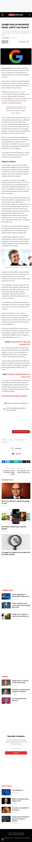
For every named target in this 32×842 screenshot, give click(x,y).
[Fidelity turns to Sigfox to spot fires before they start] (6, 616)
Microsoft (4, 442)
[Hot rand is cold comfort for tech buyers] (6, 810)
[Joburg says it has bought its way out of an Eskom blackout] (6, 819)
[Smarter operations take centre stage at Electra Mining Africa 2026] (6, 605)
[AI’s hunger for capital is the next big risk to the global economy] (16, 542)
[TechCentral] (16, 14)
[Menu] (3, 15)
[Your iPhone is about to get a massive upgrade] (16, 517)
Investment (12, 19)
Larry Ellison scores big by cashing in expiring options (9, 472)
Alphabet (4, 439)
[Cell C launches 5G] (6, 792)
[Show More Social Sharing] (10, 41)
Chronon (22, 834)
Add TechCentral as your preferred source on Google (16, 409)
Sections (7, 19)
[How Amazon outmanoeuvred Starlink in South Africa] (6, 692)
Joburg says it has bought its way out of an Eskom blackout (20, 819)
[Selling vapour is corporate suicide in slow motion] (6, 683)
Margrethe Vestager (19, 439)
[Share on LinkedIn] (6, 41)
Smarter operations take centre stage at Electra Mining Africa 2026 (21, 605)
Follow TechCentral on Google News (17, 403)
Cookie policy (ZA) (8, 838)
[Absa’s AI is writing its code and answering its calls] (16, 491)
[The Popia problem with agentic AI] (6, 700)
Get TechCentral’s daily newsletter (14, 396)
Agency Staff (6, 37)
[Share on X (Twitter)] (3, 41)
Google (10, 439)
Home (3, 19)
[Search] (29, 15)
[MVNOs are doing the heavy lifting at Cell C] (6, 801)
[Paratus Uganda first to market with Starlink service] (6, 596)
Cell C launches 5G (17, 790)
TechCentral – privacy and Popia (22, 838)
